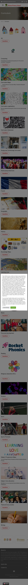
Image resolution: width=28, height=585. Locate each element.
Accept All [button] (13, 307)
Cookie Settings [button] (6, 307)
